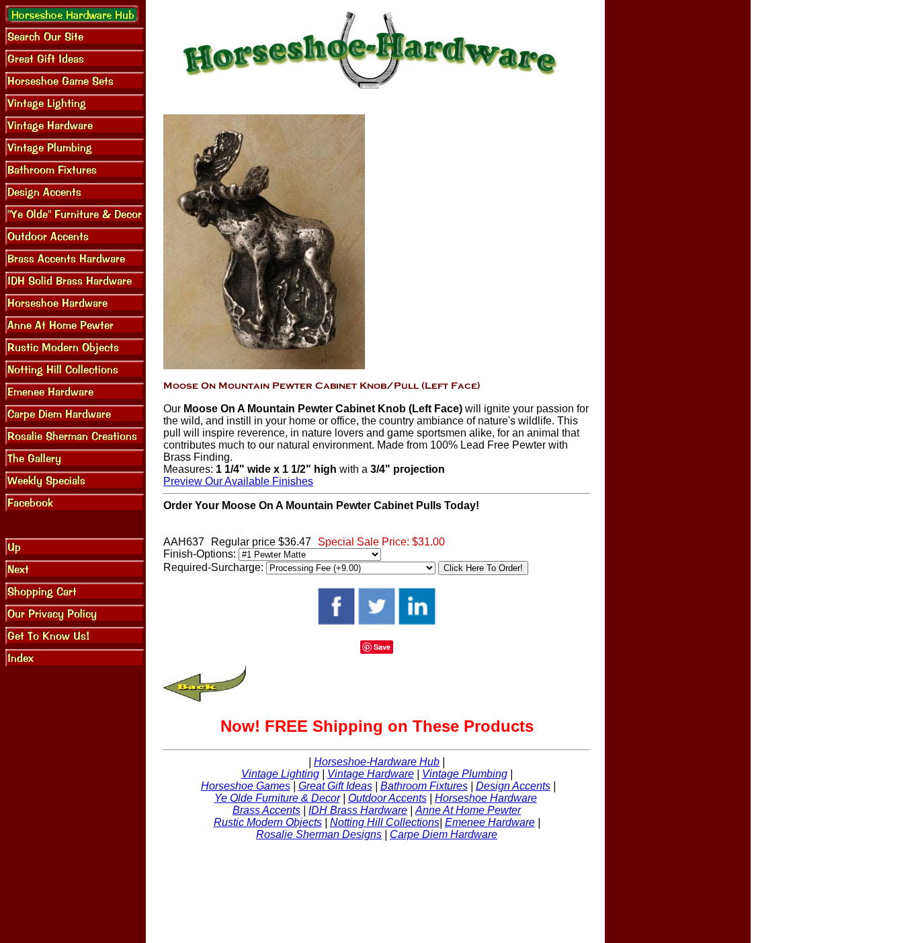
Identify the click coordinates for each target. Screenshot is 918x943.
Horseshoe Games (245, 786)
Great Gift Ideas (335, 786)
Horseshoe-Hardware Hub (377, 761)
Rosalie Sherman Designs (319, 834)
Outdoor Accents (387, 798)
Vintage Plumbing (464, 774)
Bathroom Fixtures (424, 786)
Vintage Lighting (280, 774)
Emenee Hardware (490, 822)
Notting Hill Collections (385, 822)
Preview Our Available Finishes (238, 481)
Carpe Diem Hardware (443, 834)
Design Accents (513, 786)
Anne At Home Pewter (468, 810)
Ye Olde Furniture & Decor (277, 798)
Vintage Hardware (370, 774)
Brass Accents (266, 810)
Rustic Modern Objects (268, 822)
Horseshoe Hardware (486, 798)
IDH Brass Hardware (357, 810)
